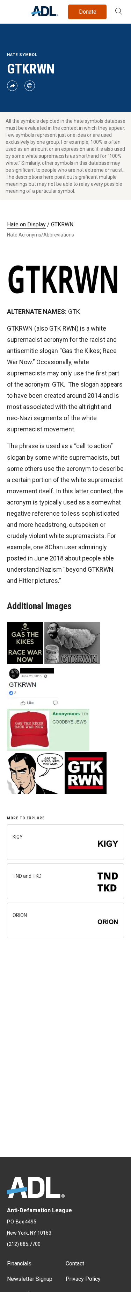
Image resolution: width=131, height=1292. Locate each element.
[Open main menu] (13, 10)
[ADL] (44, 14)
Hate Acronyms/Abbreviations (40, 235)
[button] (119, 12)
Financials (19, 1263)
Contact (75, 1263)
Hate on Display (26, 224)
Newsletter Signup (29, 1279)
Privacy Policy (83, 1279)
